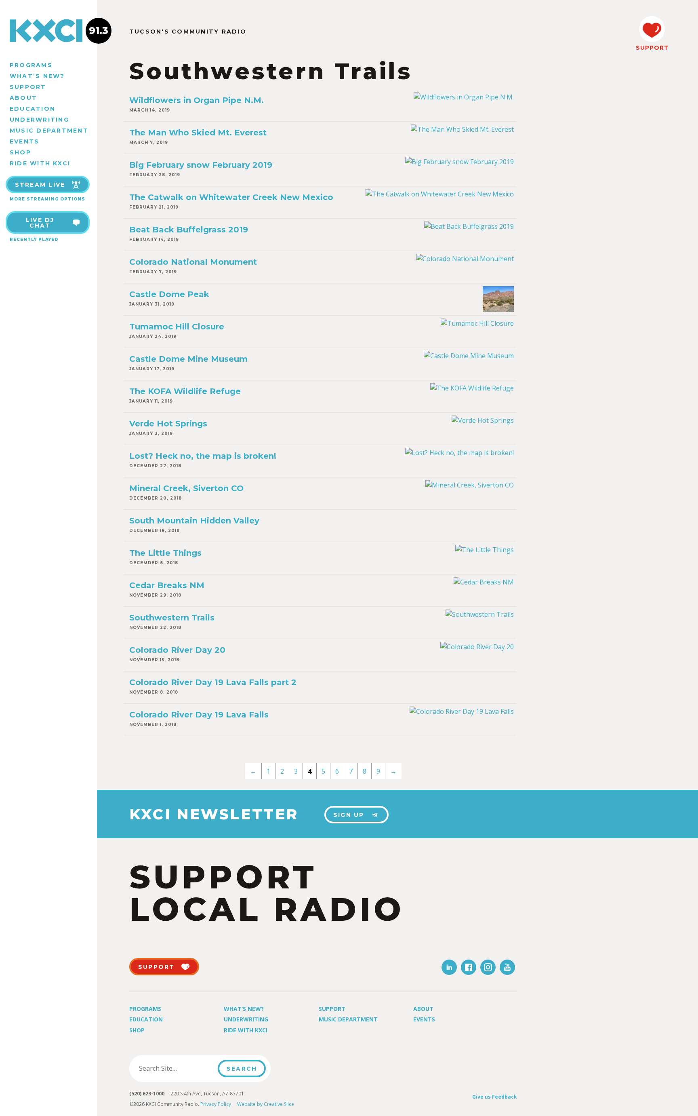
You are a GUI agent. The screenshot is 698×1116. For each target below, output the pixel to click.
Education (32, 108)
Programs (31, 65)
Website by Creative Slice (265, 1104)
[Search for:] (176, 1068)
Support (28, 87)
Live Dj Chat (40, 222)
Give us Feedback (494, 1096)
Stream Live (40, 184)
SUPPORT (652, 47)
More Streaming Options (47, 199)
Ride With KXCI (40, 163)
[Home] (48, 31)
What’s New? (37, 76)
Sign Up (348, 815)
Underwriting (39, 119)
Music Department (49, 130)
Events (24, 141)
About (23, 97)
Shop (20, 152)
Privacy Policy (215, 1104)
